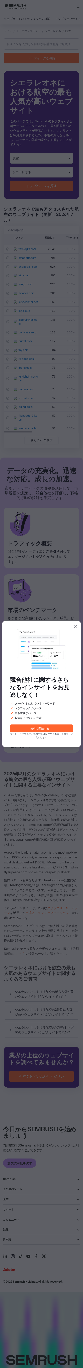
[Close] (75, 626)
